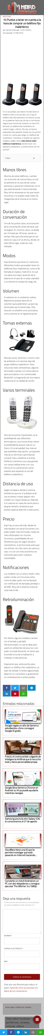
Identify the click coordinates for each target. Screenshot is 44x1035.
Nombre (8, 935)
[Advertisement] (22, 59)
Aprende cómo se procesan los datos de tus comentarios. (21, 989)
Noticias (7, 16)
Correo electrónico (13, 948)
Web (6, 961)
